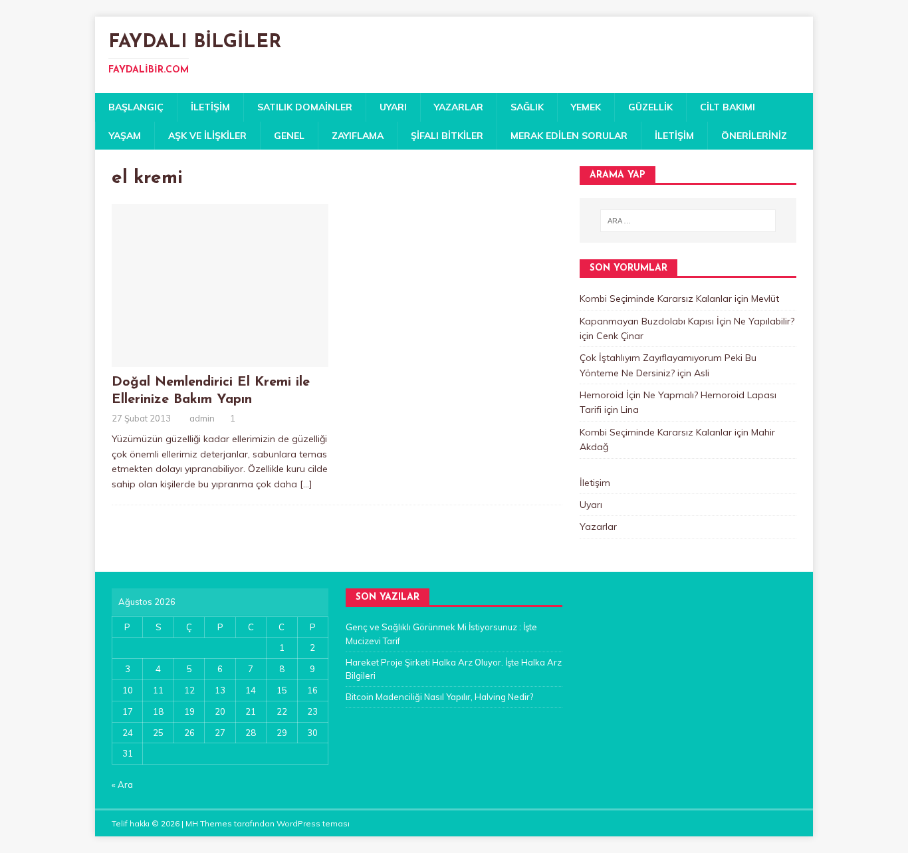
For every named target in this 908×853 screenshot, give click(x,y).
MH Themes (208, 823)
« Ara (122, 784)
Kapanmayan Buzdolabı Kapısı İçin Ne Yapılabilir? (687, 321)
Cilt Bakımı (727, 107)
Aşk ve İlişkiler (207, 136)
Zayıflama (358, 136)
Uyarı (393, 107)
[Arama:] (688, 220)
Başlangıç (136, 107)
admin (202, 418)
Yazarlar (458, 107)
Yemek (586, 107)
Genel (289, 136)
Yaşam (125, 136)
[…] (306, 484)
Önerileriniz (754, 136)
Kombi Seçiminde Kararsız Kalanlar (656, 299)
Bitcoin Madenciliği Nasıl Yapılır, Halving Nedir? (439, 696)
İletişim (210, 107)
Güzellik (650, 107)
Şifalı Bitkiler (447, 136)
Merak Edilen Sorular (569, 136)
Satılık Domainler (304, 107)
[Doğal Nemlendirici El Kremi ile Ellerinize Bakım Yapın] (220, 359)
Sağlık (527, 107)
